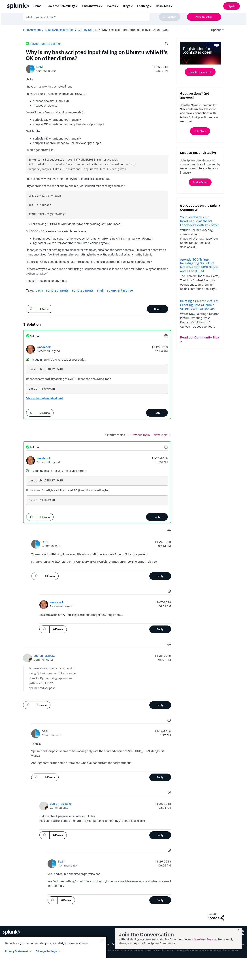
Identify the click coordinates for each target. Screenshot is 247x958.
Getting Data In (87, 30)
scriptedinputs (83, 290)
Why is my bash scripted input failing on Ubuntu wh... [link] (135, 30)
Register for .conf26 (200, 71)
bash (39, 290)
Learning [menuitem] (143, 6)
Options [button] (215, 30)
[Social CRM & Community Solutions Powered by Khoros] (216, 917)
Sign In (231, 6)
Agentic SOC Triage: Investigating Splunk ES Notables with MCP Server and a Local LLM (199, 265)
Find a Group (200, 182)
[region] (53, 947)
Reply (157, 308)
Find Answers (32, 30)
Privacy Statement (16, 951)
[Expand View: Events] (117, 5)
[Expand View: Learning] (150, 5)
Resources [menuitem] (163, 6)
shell (100, 290)
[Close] (101, 941)
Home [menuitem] (37, 6)
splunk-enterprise (120, 290)
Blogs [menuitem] (126, 6)
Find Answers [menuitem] (91, 6)
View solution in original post (44, 398)
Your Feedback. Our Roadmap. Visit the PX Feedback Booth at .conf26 (200, 221)
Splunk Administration (59, 30)
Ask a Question (203, 16)
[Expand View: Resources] (171, 5)
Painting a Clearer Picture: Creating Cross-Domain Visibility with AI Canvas (199, 305)
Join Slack (200, 131)
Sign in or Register (206, 939)
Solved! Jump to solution (45, 43)
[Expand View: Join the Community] (76, 5)
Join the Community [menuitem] (61, 6)
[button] (165, 44)
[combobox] (101, 17)
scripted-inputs (57, 290)
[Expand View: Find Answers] (101, 5)
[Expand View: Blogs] (131, 5)
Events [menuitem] (111, 6)
